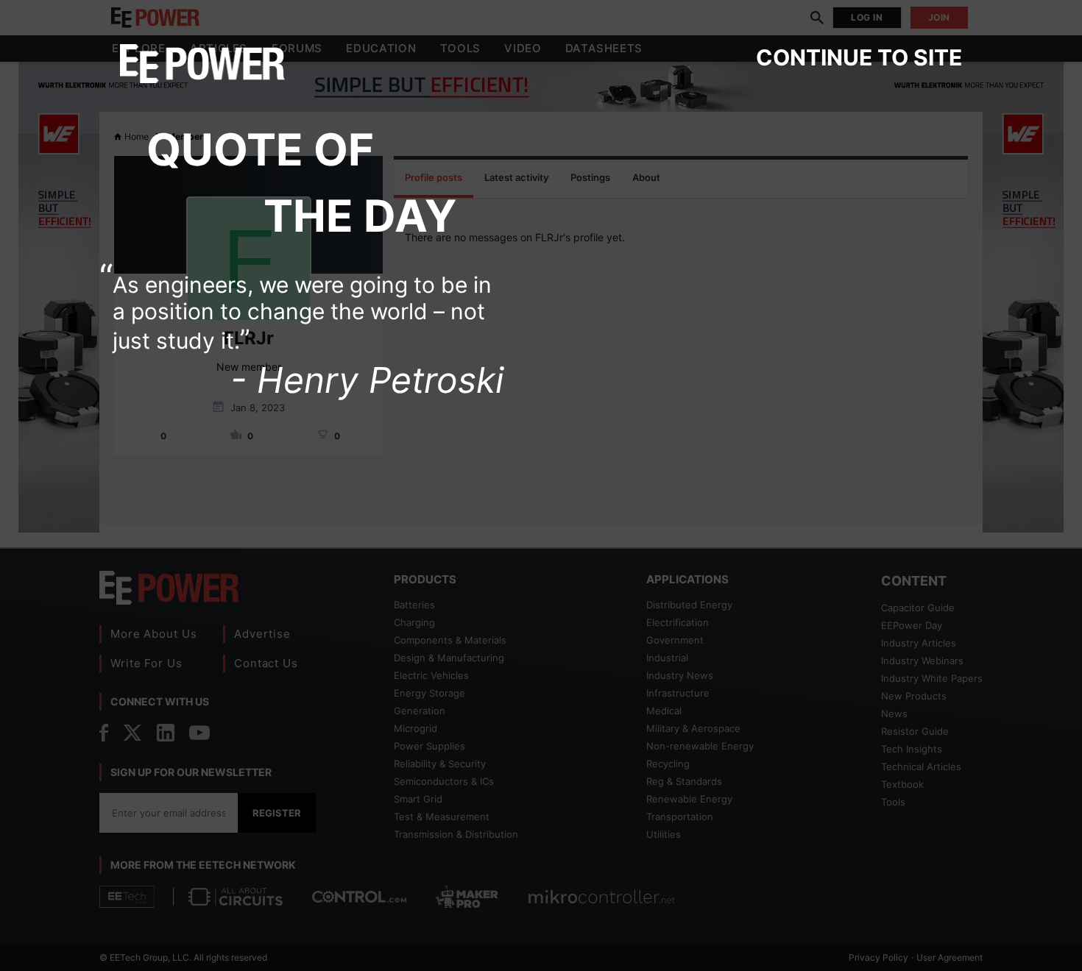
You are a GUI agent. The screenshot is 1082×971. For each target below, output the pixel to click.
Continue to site (859, 57)
